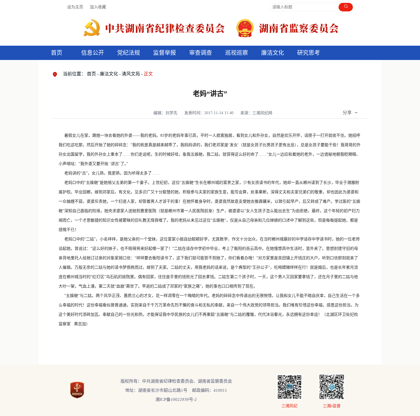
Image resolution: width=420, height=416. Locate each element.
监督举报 (164, 53)
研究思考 (308, 53)
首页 (56, 53)
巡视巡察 (236, 53)
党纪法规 (128, 53)
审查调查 (200, 53)
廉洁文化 (109, 73)
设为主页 (75, 7)
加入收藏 (98, 7)
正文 (148, 73)
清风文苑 (131, 73)
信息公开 (92, 53)
